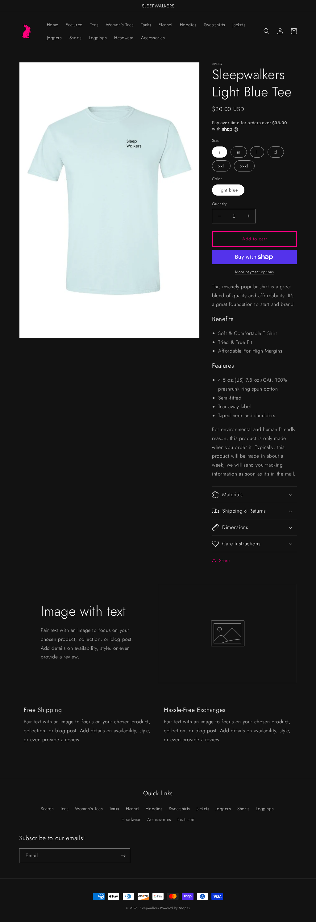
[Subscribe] (123, 855)
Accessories (159, 819)
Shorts (243, 809)
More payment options (254, 272)
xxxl (244, 166)
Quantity (219, 204)
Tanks (114, 809)
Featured (185, 819)
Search (47, 809)
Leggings (265, 809)
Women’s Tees (89, 809)
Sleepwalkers (149, 908)
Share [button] (224, 560)
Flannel (132, 809)
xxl (221, 166)
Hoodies (154, 809)
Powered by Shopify (175, 908)
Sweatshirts (179, 809)
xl (275, 152)
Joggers (223, 809)
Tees (64, 809)
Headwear (131, 819)
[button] (266, 31)
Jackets (203, 809)
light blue (228, 190)
